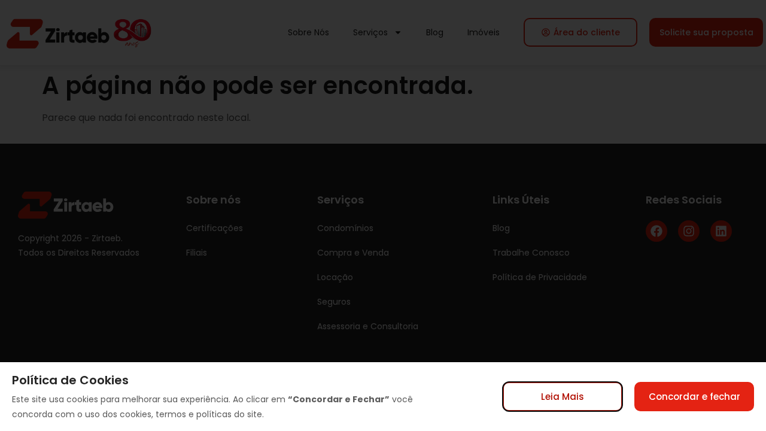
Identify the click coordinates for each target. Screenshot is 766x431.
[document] (383, 215)
